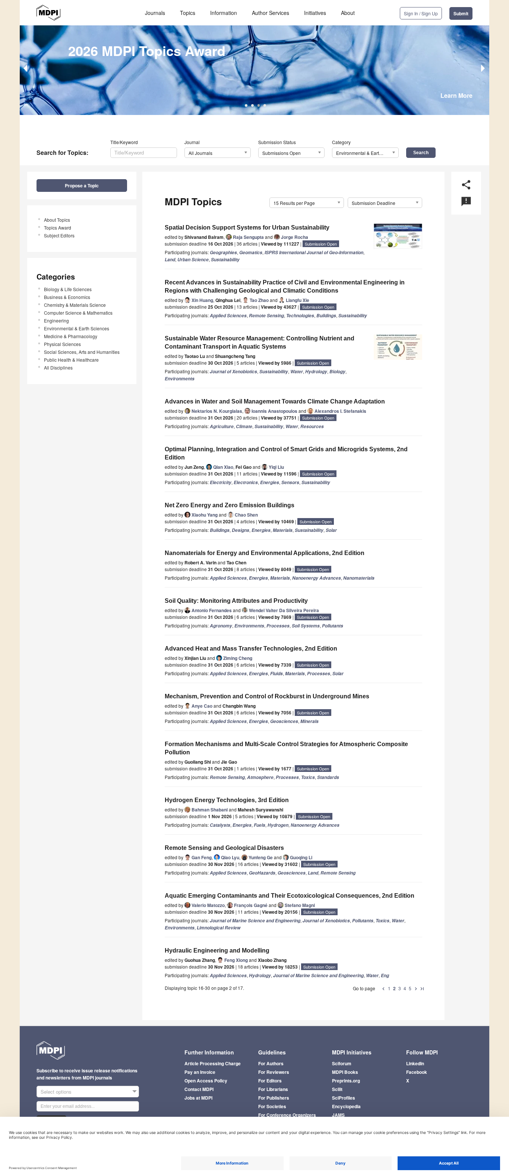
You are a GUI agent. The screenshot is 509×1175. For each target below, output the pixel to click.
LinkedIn (415, 1063)
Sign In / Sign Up (421, 13)
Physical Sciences (62, 344)
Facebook (416, 1072)
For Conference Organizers (287, 1115)
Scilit (337, 1089)
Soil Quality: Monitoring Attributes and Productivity (236, 601)
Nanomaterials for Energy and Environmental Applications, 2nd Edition (264, 553)
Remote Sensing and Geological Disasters (224, 848)
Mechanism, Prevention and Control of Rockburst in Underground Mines (267, 696)
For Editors (270, 1080)
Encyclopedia (346, 1106)
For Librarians (273, 1089)
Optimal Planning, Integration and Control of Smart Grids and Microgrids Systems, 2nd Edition (286, 453)
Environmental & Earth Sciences (76, 328)
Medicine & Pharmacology (70, 336)
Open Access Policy (205, 1080)
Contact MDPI (199, 1089)
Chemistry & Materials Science (75, 305)
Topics (187, 12)
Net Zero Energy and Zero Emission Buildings (229, 505)
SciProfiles (343, 1097)
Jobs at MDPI (198, 1097)
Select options (56, 1091)
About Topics (57, 219)
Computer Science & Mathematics (78, 312)
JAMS (338, 1115)
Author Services (270, 12)
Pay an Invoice (199, 1072)
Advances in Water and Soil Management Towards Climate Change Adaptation (275, 401)
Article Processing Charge (212, 1063)
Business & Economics (67, 297)
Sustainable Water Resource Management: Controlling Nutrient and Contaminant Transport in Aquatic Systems (259, 342)
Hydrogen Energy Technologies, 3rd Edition (227, 800)
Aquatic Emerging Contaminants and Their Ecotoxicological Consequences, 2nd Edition (289, 895)
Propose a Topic (82, 185)
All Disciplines (58, 367)
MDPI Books (345, 1072)
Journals (155, 12)
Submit (460, 13)
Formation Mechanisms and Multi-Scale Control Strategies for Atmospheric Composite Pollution (286, 748)
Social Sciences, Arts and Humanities (82, 352)
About (348, 12)
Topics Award (57, 227)
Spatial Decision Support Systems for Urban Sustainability (247, 227)
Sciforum (341, 1063)
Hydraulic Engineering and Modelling (217, 950)
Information (223, 12)
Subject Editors (59, 235)
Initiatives (315, 12)
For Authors (271, 1063)
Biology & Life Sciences (68, 289)
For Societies (272, 1106)
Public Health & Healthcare (71, 359)
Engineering (56, 320)
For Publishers (273, 1097)
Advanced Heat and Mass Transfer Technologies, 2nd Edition (251, 648)
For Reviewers (273, 1072)
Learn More (456, 95)
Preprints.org (346, 1080)
